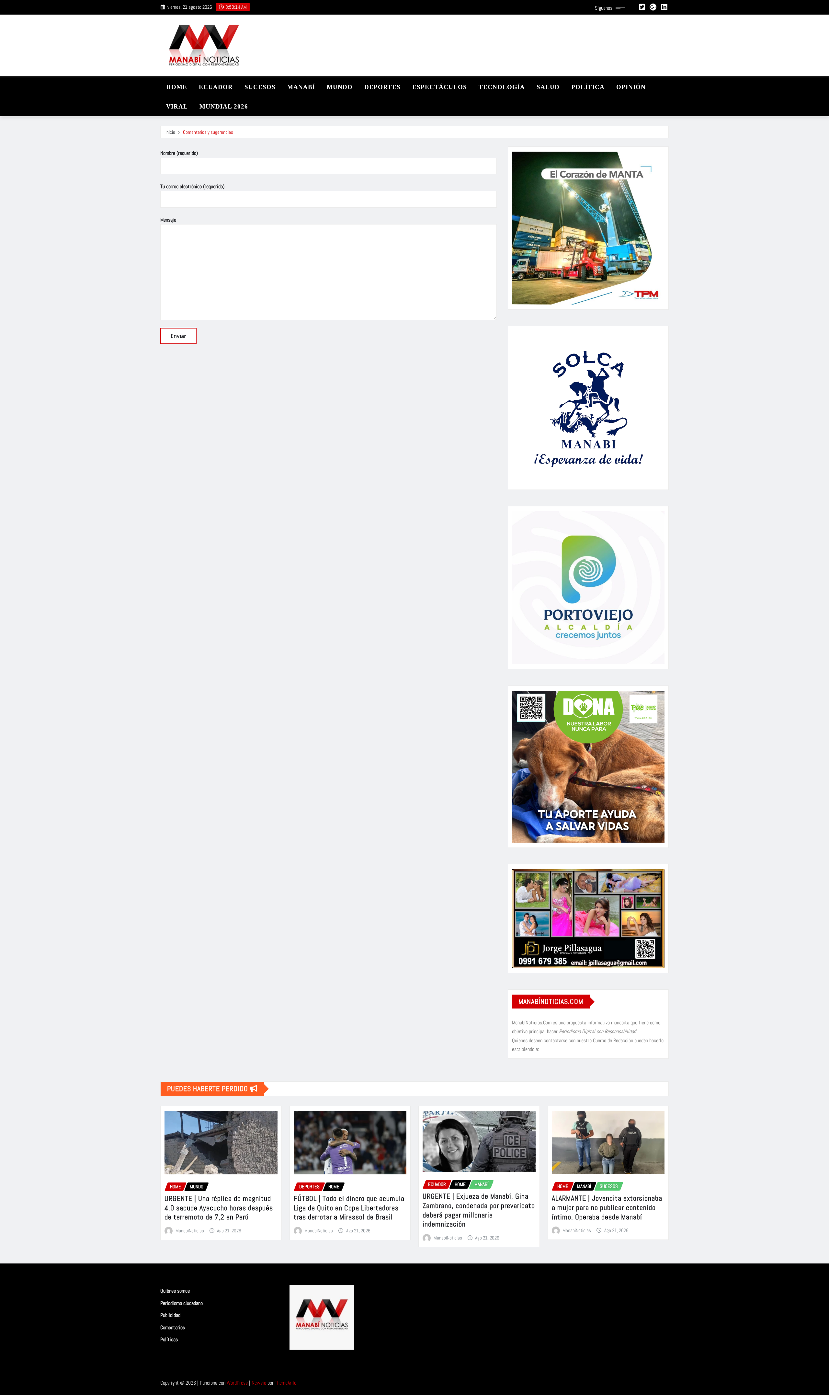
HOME (176, 87)
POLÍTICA (588, 87)
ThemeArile (285, 1382)
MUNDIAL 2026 (223, 106)
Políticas (169, 1339)
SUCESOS (260, 87)
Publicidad (170, 1315)
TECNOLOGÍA (502, 87)
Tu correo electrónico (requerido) (192, 186)
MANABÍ (301, 87)
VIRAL (177, 106)
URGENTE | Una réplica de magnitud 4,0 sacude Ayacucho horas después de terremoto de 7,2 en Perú (219, 1207)
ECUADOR (216, 87)
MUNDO (340, 87)
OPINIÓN (631, 87)
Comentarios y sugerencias (208, 132)
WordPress (237, 1382)
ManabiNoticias (190, 1231)
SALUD (548, 87)
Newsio (259, 1382)
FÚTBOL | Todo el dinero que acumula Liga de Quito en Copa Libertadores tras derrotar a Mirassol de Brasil (349, 1207)
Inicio (170, 132)
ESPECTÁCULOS (439, 87)
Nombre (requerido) (179, 153)
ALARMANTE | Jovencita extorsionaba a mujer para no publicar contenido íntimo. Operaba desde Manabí (607, 1207)
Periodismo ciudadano (181, 1303)
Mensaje (168, 219)
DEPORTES (382, 87)
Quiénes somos (175, 1290)
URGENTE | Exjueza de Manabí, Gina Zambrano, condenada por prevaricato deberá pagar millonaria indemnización (479, 1210)
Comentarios (172, 1327)
